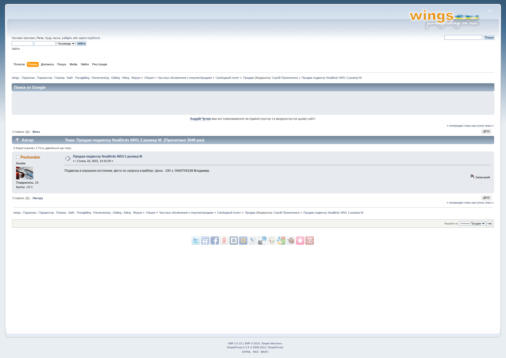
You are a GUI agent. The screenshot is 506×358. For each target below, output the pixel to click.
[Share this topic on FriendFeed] (205, 240)
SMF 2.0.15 (235, 343)
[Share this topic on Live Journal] (243, 240)
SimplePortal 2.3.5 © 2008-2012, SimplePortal (255, 347)
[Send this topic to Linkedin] (224, 240)
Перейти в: (451, 223)
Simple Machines (271, 343)
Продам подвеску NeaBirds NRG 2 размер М (107, 156)
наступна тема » (482, 125)
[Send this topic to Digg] (271, 240)
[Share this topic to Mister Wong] (300, 240)
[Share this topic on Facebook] (215, 240)
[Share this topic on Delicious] (253, 240)
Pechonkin (30, 157)
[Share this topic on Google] (262, 240)
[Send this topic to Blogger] (281, 240)
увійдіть (67, 38)
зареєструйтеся (89, 38)
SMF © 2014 (252, 343)
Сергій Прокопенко (284, 77)
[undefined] (309, 240)
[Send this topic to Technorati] (290, 240)
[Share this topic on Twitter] (196, 240)
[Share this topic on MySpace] (234, 240)
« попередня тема (459, 125)
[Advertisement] (430, 103)
